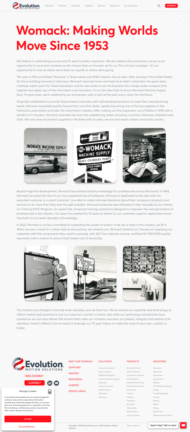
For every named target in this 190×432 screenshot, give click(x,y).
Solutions (49, 5)
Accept (27, 418)
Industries (75, 5)
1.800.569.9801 (33, 376)
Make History (25, 335)
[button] (49, 391)
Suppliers (89, 5)
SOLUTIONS (105, 361)
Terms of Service (133, 425)
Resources (114, 5)
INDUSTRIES (159, 361)
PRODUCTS (133, 361)
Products (62, 5)
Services (101, 5)
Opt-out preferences (26, 426)
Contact (171, 5)
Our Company (130, 5)
